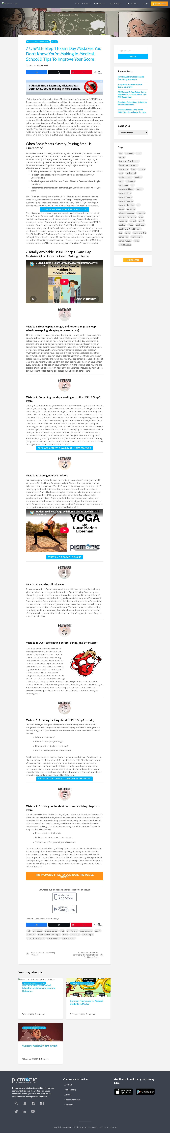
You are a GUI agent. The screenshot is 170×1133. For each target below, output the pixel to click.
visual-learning (125, 245)
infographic (123, 169)
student (122, 225)
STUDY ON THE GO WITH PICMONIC (64, 557)
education (129, 153)
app (120, 153)
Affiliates (67, 1095)
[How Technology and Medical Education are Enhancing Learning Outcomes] (36, 979)
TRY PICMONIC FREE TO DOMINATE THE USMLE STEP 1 (64, 876)
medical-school (51, 931)
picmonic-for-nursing (127, 217)
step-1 (97, 931)
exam (139, 153)
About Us (68, 1085)
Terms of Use (103, 1127)
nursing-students (126, 201)
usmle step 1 (88, 934)
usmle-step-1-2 (68, 938)
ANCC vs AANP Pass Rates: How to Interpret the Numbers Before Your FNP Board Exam (132, 94)
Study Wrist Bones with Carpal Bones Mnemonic (130, 85)
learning (142, 169)
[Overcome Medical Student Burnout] (40, 1032)
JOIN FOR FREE (159, 3)
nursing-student (125, 197)
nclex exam (123, 185)
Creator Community (72, 1099)
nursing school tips (126, 205)
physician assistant (126, 213)
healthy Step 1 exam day (85, 760)
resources (123, 221)
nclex (121, 181)
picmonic (141, 213)
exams (122, 157)
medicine (138, 177)
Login (145, 3)
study (131, 225)
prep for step (72, 931)
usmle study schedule (35, 938)
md (28, 931)
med (121, 173)
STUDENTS (99, 3)
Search (133, 56)
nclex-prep (131, 181)
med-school (37, 931)
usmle (65, 934)
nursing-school (125, 193)
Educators (131, 3)
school (133, 221)
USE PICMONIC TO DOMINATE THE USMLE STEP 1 (64, 209)
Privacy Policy (92, 1127)
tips (120, 233)
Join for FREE (133, 260)
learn (133, 169)
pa (139, 205)
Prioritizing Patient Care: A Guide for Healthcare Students (132, 103)
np (133, 185)
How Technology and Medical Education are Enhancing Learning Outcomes (38, 988)
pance (121, 209)
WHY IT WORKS (81, 3)
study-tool (31, 934)
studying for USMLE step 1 (49, 934)
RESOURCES (115, 3)
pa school (131, 209)
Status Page (113, 1127)
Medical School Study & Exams (38, 42)
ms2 (62, 931)
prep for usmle (86, 931)
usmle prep (75, 934)
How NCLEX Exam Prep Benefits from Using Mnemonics (131, 78)
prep (141, 217)
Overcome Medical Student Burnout (39, 1045)
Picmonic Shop (70, 1090)
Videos (54, 42)
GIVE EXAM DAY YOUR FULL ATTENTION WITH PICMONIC (64, 779)
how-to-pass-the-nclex (128, 165)
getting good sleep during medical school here (68, 370)
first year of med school (129, 161)
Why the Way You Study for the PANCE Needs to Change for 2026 (132, 110)
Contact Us (68, 1104)
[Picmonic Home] (9, 2)
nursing (139, 189)
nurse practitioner (126, 189)
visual (137, 241)
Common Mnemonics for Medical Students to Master (86, 1002)
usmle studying (53, 938)
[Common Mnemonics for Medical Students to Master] (88, 987)
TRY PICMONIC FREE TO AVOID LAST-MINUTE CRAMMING (64, 448)
